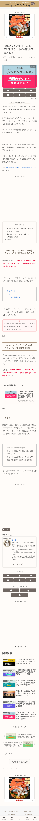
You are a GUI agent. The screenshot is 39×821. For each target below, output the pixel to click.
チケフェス (11, 294)
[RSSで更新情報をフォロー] (21, 564)
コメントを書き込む (19, 762)
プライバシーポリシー (11, 811)
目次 (16, 224)
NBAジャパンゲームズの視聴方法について (21, 167)
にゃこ (14, 540)
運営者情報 (28, 814)
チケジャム (11, 291)
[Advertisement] (19, 197)
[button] (34, 421)
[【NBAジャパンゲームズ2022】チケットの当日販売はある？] (30, 90)
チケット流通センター (15, 297)
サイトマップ (28, 811)
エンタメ (7, 529)
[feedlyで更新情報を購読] (17, 564)
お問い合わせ (10, 814)
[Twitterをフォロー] (13, 564)
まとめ (8, 239)
